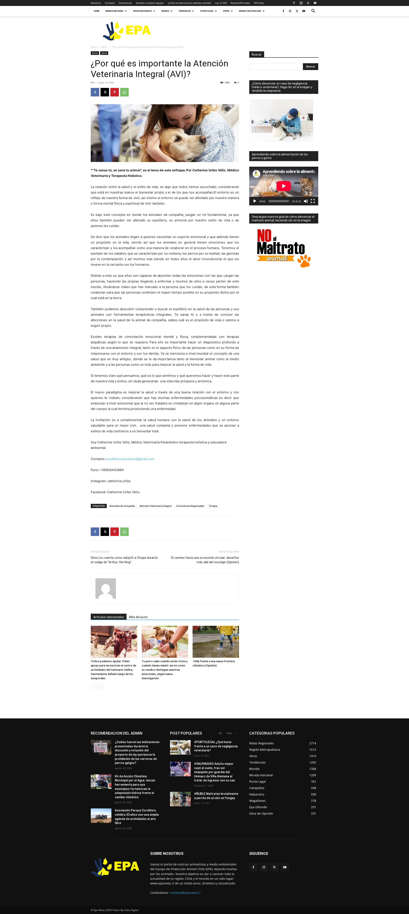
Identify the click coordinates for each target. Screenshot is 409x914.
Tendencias (185, 11)
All (220, 733)
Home (96, 11)
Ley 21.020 (221, 2)
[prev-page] (93, 686)
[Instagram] (301, 3)
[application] (283, 186)
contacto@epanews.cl (185, 893)
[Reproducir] (255, 201)
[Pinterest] (114, 92)
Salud (104, 53)
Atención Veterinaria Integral (155, 505)
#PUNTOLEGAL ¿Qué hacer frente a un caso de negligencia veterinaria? (216, 746)
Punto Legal (206, 11)
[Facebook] (294, 3)
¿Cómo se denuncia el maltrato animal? (189, 2)
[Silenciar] (306, 201)
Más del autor (138, 617)
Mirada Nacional (114, 11)
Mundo (165, 11)
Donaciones (125, 2)
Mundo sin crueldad (250, 11)
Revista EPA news (240, 2)
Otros (226, 11)
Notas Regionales (142, 11)
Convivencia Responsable (190, 505)
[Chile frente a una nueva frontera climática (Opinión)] (216, 642)
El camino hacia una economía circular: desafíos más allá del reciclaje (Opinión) (205, 560)
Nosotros (96, 2)
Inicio (94, 47)
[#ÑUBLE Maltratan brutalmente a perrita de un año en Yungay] (180, 799)
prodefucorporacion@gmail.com (130, 459)
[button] (313, 11)
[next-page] (100, 686)
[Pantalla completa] (313, 201)
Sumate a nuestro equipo (150, 2)
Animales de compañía (122, 505)
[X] (308, 3)
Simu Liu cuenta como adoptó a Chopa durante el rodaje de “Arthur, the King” (124, 560)
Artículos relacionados (108, 617)
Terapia (213, 505)
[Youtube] (315, 3)
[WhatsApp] (124, 92)
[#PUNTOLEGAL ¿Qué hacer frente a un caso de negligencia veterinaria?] (180, 747)
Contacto (110, 2)
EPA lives (259, 2)
